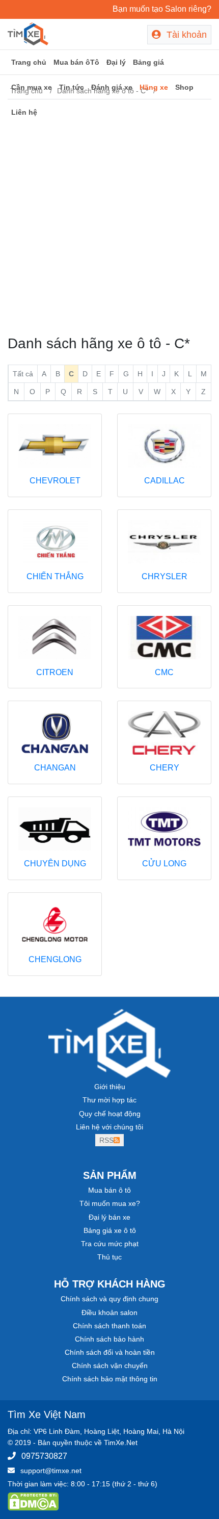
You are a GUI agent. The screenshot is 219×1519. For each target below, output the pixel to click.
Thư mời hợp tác (109, 1100)
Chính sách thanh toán (109, 1326)
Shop (184, 87)
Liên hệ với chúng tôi (109, 1127)
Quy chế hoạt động (110, 1114)
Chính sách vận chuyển (110, 1365)
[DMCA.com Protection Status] (33, 1501)
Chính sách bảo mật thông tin (109, 1379)
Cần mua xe (31, 87)
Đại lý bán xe (109, 1217)
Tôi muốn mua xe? (109, 1203)
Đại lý (116, 62)
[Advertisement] (109, 217)
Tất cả (23, 374)
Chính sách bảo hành (109, 1339)
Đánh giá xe (111, 87)
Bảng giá (148, 62)
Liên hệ (24, 112)
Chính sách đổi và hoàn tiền (110, 1352)
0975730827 (44, 1456)
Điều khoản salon (109, 1312)
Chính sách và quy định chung (109, 1299)
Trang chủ (28, 62)
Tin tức (71, 87)
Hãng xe (154, 87)
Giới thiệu (109, 1087)
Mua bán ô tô (109, 1190)
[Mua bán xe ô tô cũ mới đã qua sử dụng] (28, 33)
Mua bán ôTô (76, 62)
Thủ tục (109, 1257)
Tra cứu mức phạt (110, 1244)
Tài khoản (185, 35)
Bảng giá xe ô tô (110, 1230)
